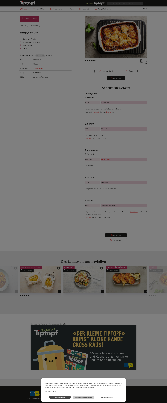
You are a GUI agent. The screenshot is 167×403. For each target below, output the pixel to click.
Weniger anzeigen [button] (50, 391)
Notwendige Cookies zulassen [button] (83, 397)
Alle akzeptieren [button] (60, 397)
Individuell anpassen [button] (107, 397)
